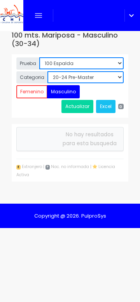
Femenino (32, 91)
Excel (106, 106)
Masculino (63, 91)
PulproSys (93, 216)
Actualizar (77, 106)
